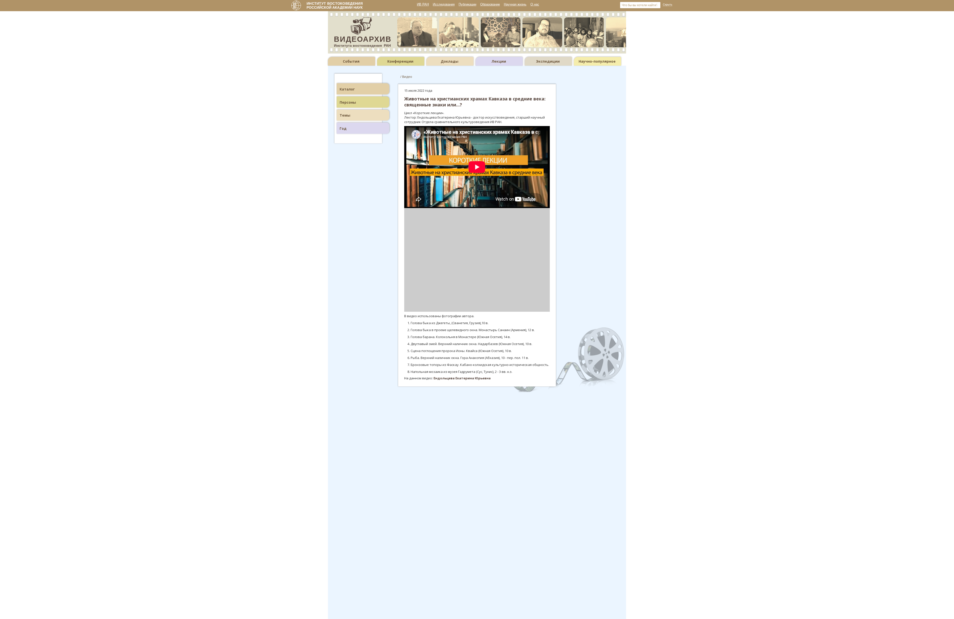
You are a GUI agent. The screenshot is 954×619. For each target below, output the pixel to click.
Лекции (498, 61)
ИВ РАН (423, 4)
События (351, 61)
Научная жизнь (515, 4)
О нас (534, 4)
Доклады (449, 61)
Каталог (347, 89)
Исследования (444, 4)
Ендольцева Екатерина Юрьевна (462, 378)
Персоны (348, 102)
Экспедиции (548, 61)
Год (343, 128)
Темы (345, 115)
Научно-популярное (597, 61)
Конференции (400, 61)
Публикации (467, 4)
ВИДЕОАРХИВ (363, 39)
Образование (490, 4)
